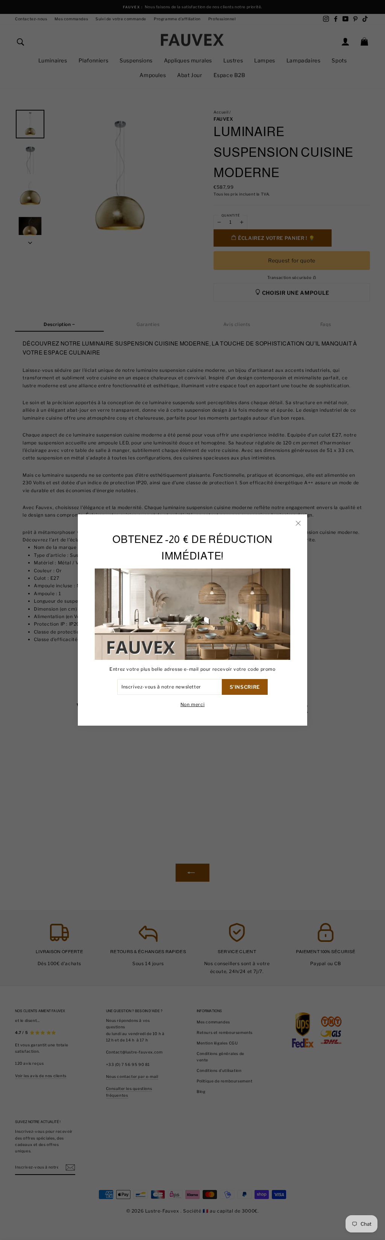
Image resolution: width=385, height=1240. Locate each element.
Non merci (192, 704)
